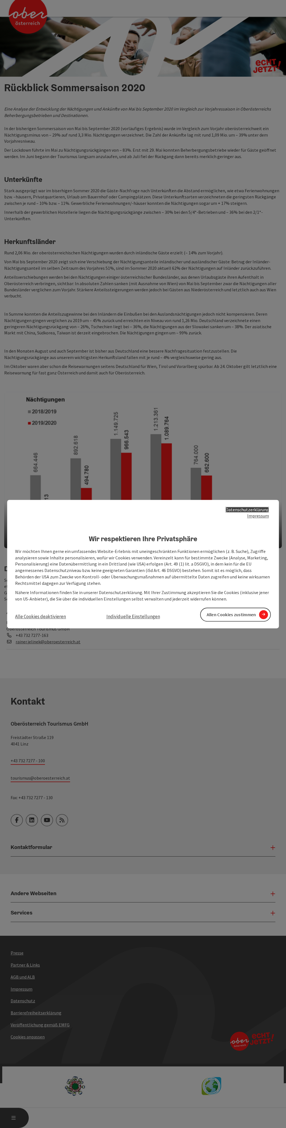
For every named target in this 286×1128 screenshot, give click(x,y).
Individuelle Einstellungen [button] (133, 617)
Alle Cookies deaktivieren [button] (40, 617)
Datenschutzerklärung (247, 509)
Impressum (258, 516)
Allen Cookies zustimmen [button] (231, 614)
